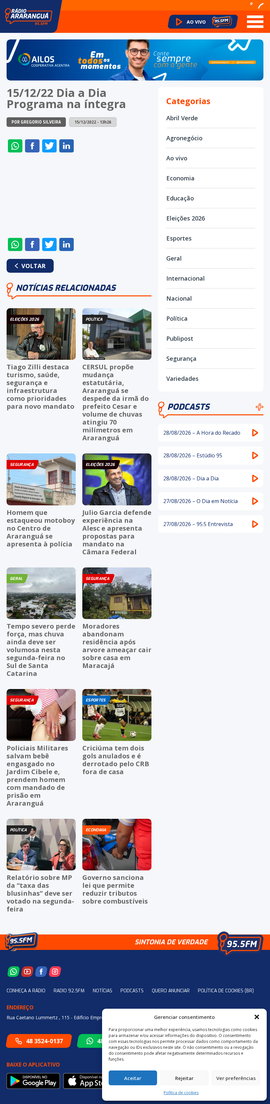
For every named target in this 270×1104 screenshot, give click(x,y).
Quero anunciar (171, 991)
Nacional (179, 298)
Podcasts (188, 407)
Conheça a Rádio (26, 991)
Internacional (185, 278)
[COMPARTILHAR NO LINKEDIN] (66, 145)
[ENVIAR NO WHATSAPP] (15, 145)
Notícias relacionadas (66, 288)
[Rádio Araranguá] (28, 16)
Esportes (179, 238)
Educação (180, 198)
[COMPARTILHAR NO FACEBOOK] (32, 145)
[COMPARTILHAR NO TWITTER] (49, 145)
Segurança (181, 358)
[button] (257, 1017)
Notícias (102, 991)
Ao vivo (176, 158)
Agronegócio (184, 138)
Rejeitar (184, 1078)
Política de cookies (181, 1092)
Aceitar (132, 1078)
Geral (174, 258)
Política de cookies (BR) (226, 991)
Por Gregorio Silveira (36, 122)
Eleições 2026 (185, 218)
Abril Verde (182, 118)
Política (177, 318)
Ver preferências (236, 1078)
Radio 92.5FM (69, 991)
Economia (180, 178)
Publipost (179, 338)
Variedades (182, 378)
